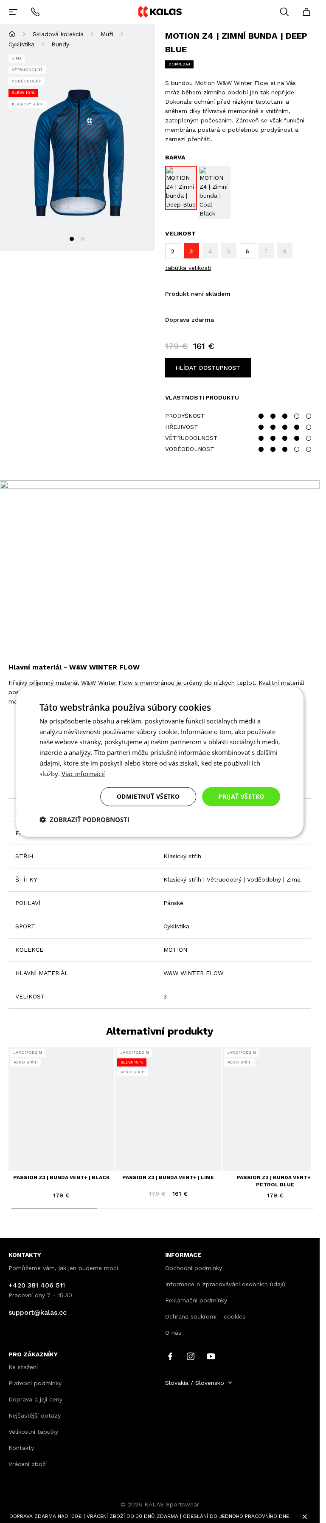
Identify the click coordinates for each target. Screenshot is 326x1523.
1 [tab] (72, 239)
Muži (107, 34)
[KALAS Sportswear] (159, 11)
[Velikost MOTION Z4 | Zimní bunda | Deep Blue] (181, 188)
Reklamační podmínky (196, 1300)
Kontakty (21, 1447)
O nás (173, 1332)
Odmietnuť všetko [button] (148, 796)
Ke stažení (23, 1367)
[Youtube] (211, 1355)
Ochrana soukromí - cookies (205, 1316)
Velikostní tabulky (33, 1431)
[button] (84, 819)
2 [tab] (83, 239)
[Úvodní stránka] (12, 33)
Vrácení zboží (27, 1464)
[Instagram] (190, 1355)
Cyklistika (21, 44)
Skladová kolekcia (58, 34)
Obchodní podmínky (193, 1268)
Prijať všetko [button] (241, 796)
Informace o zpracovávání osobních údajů (225, 1284)
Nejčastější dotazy (34, 1415)
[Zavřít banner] (304, 1516)
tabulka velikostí (188, 267)
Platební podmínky (35, 1383)
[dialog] (160, 761)
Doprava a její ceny (35, 1399)
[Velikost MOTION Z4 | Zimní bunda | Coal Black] (214, 192)
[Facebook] (170, 1355)
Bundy (60, 44)
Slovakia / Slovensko (194, 1382)
